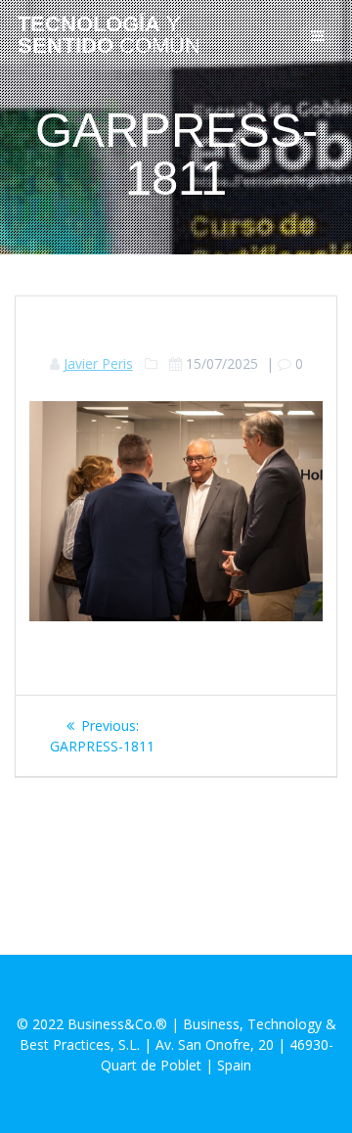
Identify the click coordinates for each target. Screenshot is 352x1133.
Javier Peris (98, 363)
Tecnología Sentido (109, 36)
